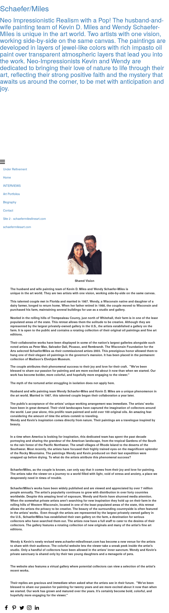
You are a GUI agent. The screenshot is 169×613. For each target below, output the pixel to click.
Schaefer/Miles (24, 8)
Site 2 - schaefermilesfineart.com (24, 147)
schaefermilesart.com (17, 155)
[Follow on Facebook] (6, 607)
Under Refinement (15, 97)
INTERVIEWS (12, 114)
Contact (8, 139)
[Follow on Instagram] (29, 607)
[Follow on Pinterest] (14, 607)
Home (7, 106)
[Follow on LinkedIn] (37, 607)
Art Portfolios (11, 122)
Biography (9, 130)
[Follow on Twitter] (21, 607)
